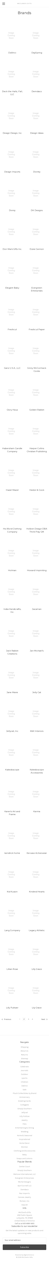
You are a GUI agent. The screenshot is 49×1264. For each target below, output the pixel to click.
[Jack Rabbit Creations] (12, 633)
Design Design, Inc (12, 133)
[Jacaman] (36, 592)
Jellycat (24, 1112)
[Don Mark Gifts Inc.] (12, 232)
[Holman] (12, 553)
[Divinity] (36, 154)
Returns (24, 1055)
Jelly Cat (36, 692)
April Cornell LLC (24, 1186)
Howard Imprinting (37, 570)
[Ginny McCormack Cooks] (36, 351)
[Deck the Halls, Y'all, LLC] (12, 74)
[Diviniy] (12, 193)
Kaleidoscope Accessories (37, 771)
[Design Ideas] (36, 116)
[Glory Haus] (12, 392)
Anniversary (24, 1097)
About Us (24, 1051)
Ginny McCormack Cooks (36, 369)
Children (24, 1082)
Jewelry (24, 1120)
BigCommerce (29, 1255)
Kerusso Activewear (37, 853)
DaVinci (12, 52)
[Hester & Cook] (36, 473)
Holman (12, 570)
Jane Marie (12, 692)
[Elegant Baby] (12, 270)
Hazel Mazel (12, 490)
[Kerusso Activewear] (36, 836)
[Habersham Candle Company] (12, 431)
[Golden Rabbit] (36, 392)
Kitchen (24, 1147)
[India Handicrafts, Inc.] (12, 592)
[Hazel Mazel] (12, 473)
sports (24, 1078)
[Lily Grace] (36, 990)
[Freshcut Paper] (36, 312)
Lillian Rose (12, 969)
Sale (24, 1089)
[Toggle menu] (3, 3)
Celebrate (24, 1066)
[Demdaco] (36, 74)
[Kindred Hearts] (36, 874)
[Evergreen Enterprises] (36, 270)
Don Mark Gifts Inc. (12, 249)
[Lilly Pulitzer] (12, 990)
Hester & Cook (36, 490)
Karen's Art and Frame (12, 813)
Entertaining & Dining (24, 1128)
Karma (36, 811)
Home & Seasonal (24, 1135)
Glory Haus (12, 410)
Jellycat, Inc (12, 731)
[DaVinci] (12, 35)
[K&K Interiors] (36, 714)
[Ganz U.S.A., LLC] (12, 351)
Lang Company (12, 930)
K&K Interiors (36, 731)
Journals (24, 1070)
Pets (25, 1124)
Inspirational (24, 1139)
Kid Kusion (12, 891)
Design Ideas (36, 133)
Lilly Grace (37, 969)
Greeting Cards (24, 1101)
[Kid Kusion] (12, 874)
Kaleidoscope (12, 769)
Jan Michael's (37, 650)
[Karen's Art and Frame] (12, 794)
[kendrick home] (12, 836)
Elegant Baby (12, 288)
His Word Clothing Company (12, 530)
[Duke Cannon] (36, 232)
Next (43, 1019)
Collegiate (24, 1105)
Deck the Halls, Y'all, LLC (12, 93)
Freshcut (12, 329)
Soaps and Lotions (24, 1158)
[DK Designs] (36, 193)
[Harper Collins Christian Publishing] (36, 431)
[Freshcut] (12, 312)
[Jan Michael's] (36, 633)
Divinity (36, 171)
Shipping (24, 1047)
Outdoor (24, 1074)
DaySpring (36, 52)
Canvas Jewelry (24, 1197)
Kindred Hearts (37, 891)
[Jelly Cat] (36, 675)
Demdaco (37, 91)
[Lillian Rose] (12, 952)
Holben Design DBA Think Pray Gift (36, 530)
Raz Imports (24, 1193)
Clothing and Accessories (24, 1151)
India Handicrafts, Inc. (12, 610)
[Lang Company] (12, 913)
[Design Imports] (12, 154)
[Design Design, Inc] (12, 116)
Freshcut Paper (37, 329)
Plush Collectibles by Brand (24, 1093)
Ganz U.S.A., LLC (12, 368)
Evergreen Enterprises (37, 289)
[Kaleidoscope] (12, 752)
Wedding (24, 1132)
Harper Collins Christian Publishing (37, 450)
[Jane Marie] (12, 675)
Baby (24, 1155)
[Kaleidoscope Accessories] (36, 752)
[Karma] (36, 794)
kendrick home (12, 853)
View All (24, 1205)
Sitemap (24, 1058)
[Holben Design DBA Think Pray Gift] (36, 511)
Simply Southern (25, 1109)
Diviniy (12, 210)
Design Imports (12, 171)
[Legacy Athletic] (36, 913)
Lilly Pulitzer (12, 1007)
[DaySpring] (36, 35)
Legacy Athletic (37, 930)
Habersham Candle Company (12, 450)
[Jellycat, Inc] (12, 714)
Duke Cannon (37, 249)
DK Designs (37, 210)
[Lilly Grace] (36, 952)
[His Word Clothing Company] (12, 511)
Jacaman (36, 609)
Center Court (24, 1166)
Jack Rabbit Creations (12, 652)
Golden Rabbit (36, 410)
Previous (7, 1019)
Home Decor (24, 1143)
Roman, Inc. (25, 1201)
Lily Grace (37, 1007)
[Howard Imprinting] (36, 553)
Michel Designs (24, 1182)
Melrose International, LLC (24, 1174)
